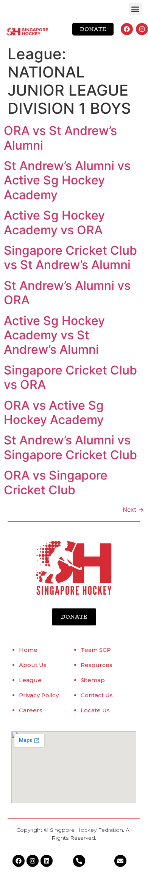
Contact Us (97, 695)
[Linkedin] (47, 861)
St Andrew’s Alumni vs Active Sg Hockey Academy (67, 180)
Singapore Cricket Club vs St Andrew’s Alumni (70, 257)
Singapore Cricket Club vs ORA (70, 377)
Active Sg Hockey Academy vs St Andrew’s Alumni (54, 335)
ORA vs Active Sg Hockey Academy (54, 412)
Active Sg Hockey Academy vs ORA (54, 222)
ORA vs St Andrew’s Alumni (60, 137)
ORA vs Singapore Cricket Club (55, 482)
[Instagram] (142, 29)
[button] (135, 9)
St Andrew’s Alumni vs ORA (67, 292)
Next (133, 509)
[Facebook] (127, 29)
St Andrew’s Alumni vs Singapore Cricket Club (70, 447)
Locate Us (95, 710)
